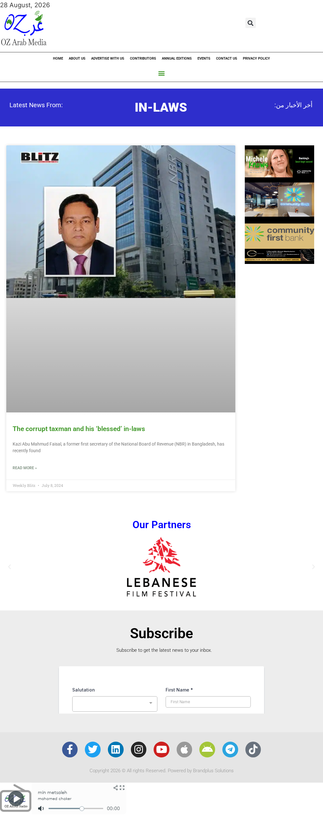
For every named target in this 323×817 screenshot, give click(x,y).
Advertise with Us (107, 58)
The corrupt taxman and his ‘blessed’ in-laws (79, 276)
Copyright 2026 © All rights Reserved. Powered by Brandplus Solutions (162, 618)
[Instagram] (139, 597)
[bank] (279, 262)
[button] (250, 23)
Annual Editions (177, 58)
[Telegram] (230, 597)
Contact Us (226, 58)
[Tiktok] (253, 597)
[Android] (207, 597)
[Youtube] (161, 597)
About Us (77, 58)
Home (58, 58)
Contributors (143, 58)
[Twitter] (93, 597)
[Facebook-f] (70, 597)
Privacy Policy (256, 58)
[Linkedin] (116, 597)
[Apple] (184, 597)
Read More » (25, 315)
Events (203, 58)
